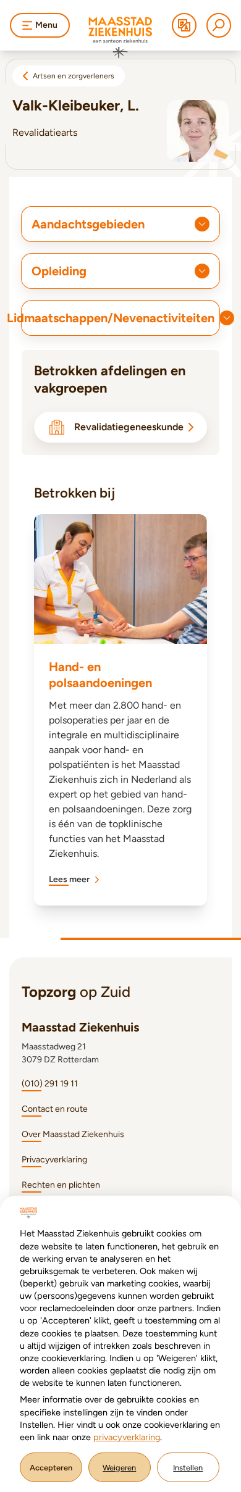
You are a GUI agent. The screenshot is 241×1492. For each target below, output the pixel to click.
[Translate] (184, 25)
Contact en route (55, 1109)
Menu (46, 25)
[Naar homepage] (120, 38)
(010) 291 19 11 (50, 1083)
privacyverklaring (126, 1437)
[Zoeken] (218, 25)
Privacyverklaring (54, 1159)
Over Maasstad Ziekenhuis (73, 1134)
